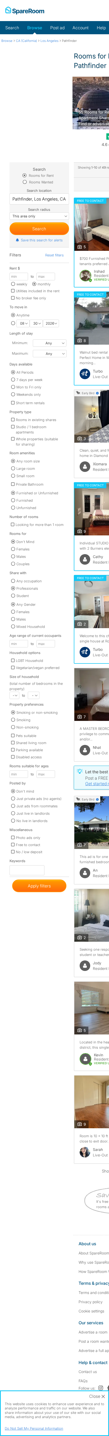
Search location (39, 190)
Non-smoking (27, 727)
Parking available (29, 750)
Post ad (57, 27)
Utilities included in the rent (38, 291)
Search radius (39, 209)
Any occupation (29, 581)
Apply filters (39, 885)
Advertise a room (93, 1332)
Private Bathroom (29, 484)
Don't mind (25, 791)
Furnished (24, 500)
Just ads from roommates (37, 806)
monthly (44, 284)
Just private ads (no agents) (38, 799)
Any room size (28, 461)
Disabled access (29, 757)
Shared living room (31, 743)
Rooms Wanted (40, 182)
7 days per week (29, 380)
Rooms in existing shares (36, 420)
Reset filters (54, 255)
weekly (21, 284)
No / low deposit (29, 852)
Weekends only (28, 394)
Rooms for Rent (41, 175)
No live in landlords (32, 821)
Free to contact (28, 845)
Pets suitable (26, 736)
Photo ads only (28, 838)
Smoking (23, 720)
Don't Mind (25, 542)
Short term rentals (30, 403)
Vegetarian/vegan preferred (38, 668)
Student (22, 596)
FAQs (83, 1381)
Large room (25, 468)
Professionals (27, 588)
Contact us (88, 1371)
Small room (25, 476)
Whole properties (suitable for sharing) (37, 441)
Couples (23, 564)
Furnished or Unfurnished (37, 493)
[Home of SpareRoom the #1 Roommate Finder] (24, 10)
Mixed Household (30, 626)
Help (101, 27)
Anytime (22, 315)
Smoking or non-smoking (37, 712)
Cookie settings (91, 1311)
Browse (34, 27)
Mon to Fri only (28, 387)
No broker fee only (31, 298)
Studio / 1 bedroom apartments (31, 429)
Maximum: (20, 353)
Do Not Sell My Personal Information (34, 1428)
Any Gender (26, 604)
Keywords (17, 862)
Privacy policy (91, 1302)
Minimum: (20, 343)
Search (12, 27)
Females (23, 549)
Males (21, 556)
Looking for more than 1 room (39, 524)
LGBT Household (29, 660)
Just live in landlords (33, 813)
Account (80, 27)
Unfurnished (26, 508)
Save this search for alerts (42, 240)
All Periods (25, 372)
